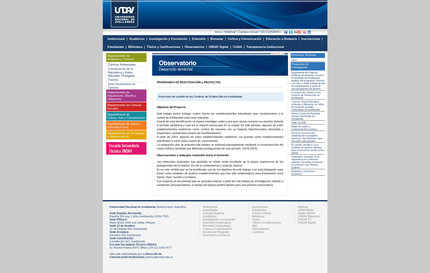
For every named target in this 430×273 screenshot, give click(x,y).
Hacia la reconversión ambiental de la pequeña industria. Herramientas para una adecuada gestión (306, 137)
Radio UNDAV (306, 213)
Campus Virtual (261, 213)
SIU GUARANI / (270, 32)
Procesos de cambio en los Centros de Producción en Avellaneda (306, 95)
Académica (210, 216)
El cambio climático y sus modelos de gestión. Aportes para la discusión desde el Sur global (307, 148)
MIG (254, 225)
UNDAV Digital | (220, 47)
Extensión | (200, 39)
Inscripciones (260, 207)
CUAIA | (239, 47)
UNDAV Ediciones (309, 216)
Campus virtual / (249, 32)
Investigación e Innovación (219, 219)
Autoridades (210, 210)
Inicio (294, 60)
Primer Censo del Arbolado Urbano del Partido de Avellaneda (305, 116)
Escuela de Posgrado (216, 232)
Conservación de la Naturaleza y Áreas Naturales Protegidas (121, 72)
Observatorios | (196, 47)
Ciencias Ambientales (122, 64)
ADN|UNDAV (306, 210)
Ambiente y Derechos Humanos (303, 172)
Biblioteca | (136, 47)
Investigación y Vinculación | (169, 39)
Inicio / (219, 32)
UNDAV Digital (307, 222)
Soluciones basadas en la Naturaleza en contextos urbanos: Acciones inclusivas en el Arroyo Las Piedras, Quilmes (307, 162)
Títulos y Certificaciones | (165, 47)
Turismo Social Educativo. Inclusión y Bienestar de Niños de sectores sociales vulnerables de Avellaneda (307, 105)
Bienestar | (218, 39)
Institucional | (117, 39)
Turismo (113, 79)
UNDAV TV (304, 219)
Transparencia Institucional (265, 47)
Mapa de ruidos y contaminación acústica (304, 127)
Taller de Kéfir (298, 122)
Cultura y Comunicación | (246, 39)
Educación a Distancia (216, 235)
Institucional (210, 207)
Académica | (138, 39)
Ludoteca (258, 232)
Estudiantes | (117, 47)
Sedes (256, 219)
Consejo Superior (213, 213)
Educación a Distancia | (282, 39)
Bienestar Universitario (217, 225)
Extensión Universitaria (217, 222)
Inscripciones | (312, 39)
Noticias (303, 207)
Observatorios (260, 228)
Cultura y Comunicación (217, 228)
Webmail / (231, 32)
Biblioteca (258, 216)
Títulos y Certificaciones (266, 222)
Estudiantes (259, 210)
